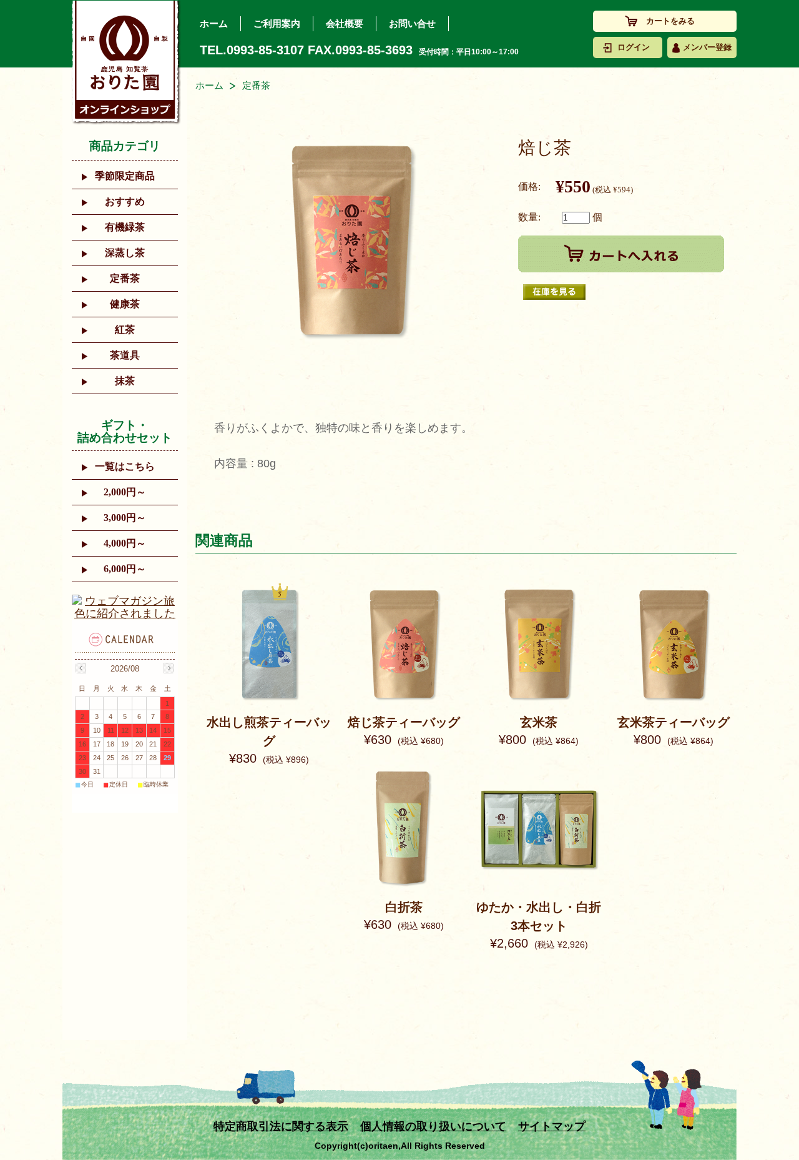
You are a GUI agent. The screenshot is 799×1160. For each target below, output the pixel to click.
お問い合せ (412, 23)
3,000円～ (125, 517)
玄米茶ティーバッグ (673, 722)
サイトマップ (552, 1126)
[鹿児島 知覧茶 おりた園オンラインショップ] (126, 62)
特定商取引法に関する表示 (280, 1126)
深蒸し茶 (125, 252)
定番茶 (125, 278)
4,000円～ (125, 543)
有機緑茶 (125, 227)
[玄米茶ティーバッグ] (673, 700)
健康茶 (125, 304)
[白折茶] (403, 885)
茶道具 (125, 355)
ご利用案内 (276, 23)
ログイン (633, 47)
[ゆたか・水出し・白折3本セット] (538, 885)
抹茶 (125, 380)
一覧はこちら (125, 466)
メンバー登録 (707, 47)
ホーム (214, 23)
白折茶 (404, 907)
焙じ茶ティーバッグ (404, 722)
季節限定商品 (125, 176)
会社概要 (344, 23)
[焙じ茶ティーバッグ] (403, 700)
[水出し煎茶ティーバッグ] (269, 700)
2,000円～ (125, 492)
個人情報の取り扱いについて (433, 1126)
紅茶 (125, 329)
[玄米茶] (538, 700)
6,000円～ (125, 568)
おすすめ (125, 201)
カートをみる (670, 21)
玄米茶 (538, 722)
